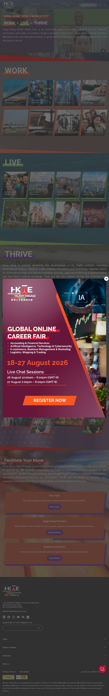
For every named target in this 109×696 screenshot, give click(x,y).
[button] (102, 670)
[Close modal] (106, 279)
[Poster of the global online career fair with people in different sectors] (54, 348)
